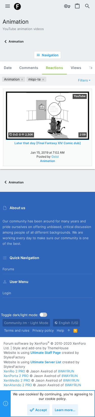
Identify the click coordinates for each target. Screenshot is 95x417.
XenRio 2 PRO (14, 371)
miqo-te (35, 79)
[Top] (69, 330)
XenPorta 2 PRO (16, 376)
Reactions (54, 67)
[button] (8, 6)
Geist (55, 156)
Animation (12, 79)
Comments (28, 67)
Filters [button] (83, 80)
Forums (8, 269)
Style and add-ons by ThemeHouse (41, 348)
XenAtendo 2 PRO (18, 385)
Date (8, 67)
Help (60, 330)
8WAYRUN (66, 371)
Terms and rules (16, 330)
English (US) (68, 323)
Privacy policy (43, 330)
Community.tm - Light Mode (26, 323)
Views (76, 67)
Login (7, 293)
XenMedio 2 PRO (17, 380)
